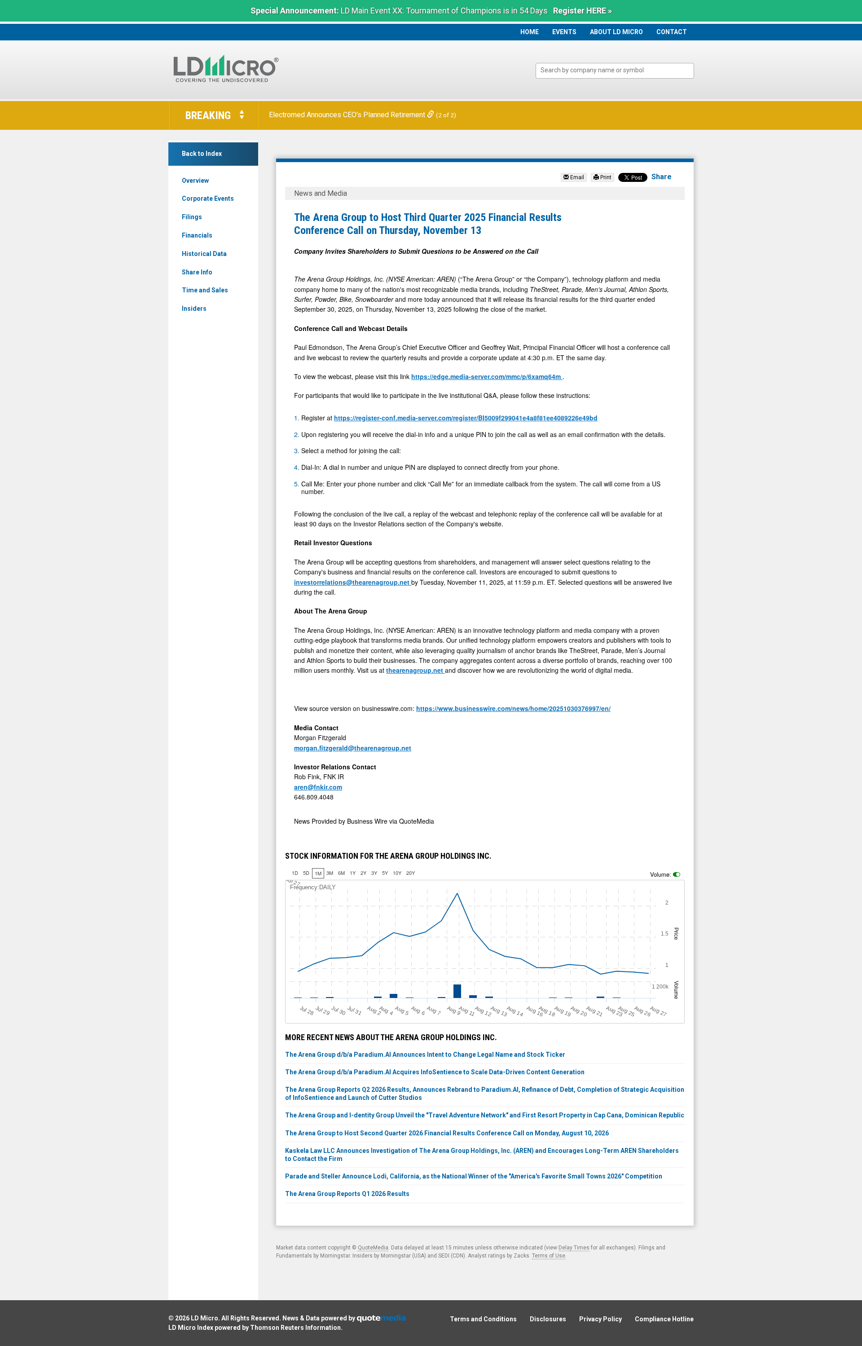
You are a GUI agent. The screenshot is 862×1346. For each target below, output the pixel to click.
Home (529, 31)
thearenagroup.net (415, 670)
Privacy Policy (600, 1319)
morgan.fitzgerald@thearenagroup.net (352, 747)
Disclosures (548, 1319)
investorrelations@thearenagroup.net (352, 582)
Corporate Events (208, 198)
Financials (197, 235)
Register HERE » (582, 10)
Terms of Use (548, 1256)
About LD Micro (616, 31)
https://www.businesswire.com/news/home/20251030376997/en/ (513, 708)
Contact (671, 31)
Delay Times (574, 1247)
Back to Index (202, 153)
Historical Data (204, 253)
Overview (195, 180)
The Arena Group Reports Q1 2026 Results (347, 1193)
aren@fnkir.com (318, 786)
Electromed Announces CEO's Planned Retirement (348, 114)
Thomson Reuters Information (295, 1327)
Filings (192, 217)
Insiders (194, 308)
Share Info (197, 272)
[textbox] (619, 70)
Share (661, 176)
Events (564, 31)
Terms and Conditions (483, 1319)
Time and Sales (205, 290)
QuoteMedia (373, 1247)
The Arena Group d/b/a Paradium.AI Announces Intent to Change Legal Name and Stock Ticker (425, 1054)
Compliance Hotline (664, 1319)
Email (576, 177)
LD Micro (204, 1318)
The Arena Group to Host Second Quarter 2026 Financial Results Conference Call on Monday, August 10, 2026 (447, 1133)
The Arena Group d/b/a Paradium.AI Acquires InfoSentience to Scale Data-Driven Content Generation (435, 1072)
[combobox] (615, 71)
